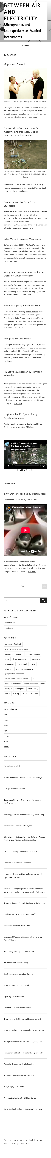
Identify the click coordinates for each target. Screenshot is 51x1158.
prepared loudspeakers (25, 669)
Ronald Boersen (32, 311)
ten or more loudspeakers (34, 683)
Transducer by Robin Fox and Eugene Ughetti (22, 1019)
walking (16, 693)
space (35, 679)
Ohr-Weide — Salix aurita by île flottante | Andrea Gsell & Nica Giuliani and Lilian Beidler (21, 131)
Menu (26, 45)
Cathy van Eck (10, 622)
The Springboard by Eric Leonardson (19, 951)
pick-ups (8, 669)
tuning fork (19, 688)
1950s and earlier (11, 709)
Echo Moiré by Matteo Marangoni (22, 238)
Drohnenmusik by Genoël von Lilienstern (20, 851)
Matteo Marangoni (33, 245)
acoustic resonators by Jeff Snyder (18, 826)
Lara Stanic (16, 348)
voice (7, 693)
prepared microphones (14, 674)
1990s (6, 731)
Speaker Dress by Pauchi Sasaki (17, 985)
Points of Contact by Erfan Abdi (17, 925)
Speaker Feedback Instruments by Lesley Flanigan (24, 1030)
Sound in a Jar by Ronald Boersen (22, 305)
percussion (9, 664)
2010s (6, 741)
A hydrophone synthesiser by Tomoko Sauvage (23, 777)
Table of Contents (11, 617)
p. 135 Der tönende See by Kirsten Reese (25, 493)
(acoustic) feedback (13, 644)
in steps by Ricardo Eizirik (14, 788)
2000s (6, 736)
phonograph (22, 664)
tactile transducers (13, 683)
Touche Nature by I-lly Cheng (16, 963)
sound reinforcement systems (17, 679)
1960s (6, 715)
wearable (34, 693)
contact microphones (13, 654)
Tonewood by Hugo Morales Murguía (19, 1075)
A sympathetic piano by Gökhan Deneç (20, 1098)
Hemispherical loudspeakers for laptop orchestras (24, 1053)
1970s (6, 720)
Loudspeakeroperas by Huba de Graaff (19, 914)
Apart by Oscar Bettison (14, 996)
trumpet (8, 688)
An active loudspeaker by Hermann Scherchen (23, 1109)
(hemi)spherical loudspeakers (17, 649)
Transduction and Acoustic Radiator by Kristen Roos (25, 903)
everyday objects (33, 654)
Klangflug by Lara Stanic (17, 338)
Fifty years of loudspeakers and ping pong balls (23, 1041)
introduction (9, 628)
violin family (33, 688)
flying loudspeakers (20, 659)
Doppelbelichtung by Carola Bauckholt (19, 1064)
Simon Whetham (16, 281)
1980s (6, 725)
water (25, 693)
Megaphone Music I (14, 64)
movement (36, 659)
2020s (6, 747)
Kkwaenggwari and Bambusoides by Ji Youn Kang (24, 814)
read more (33, 117)
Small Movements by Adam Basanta (18, 974)
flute (7, 659)
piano (33, 664)
